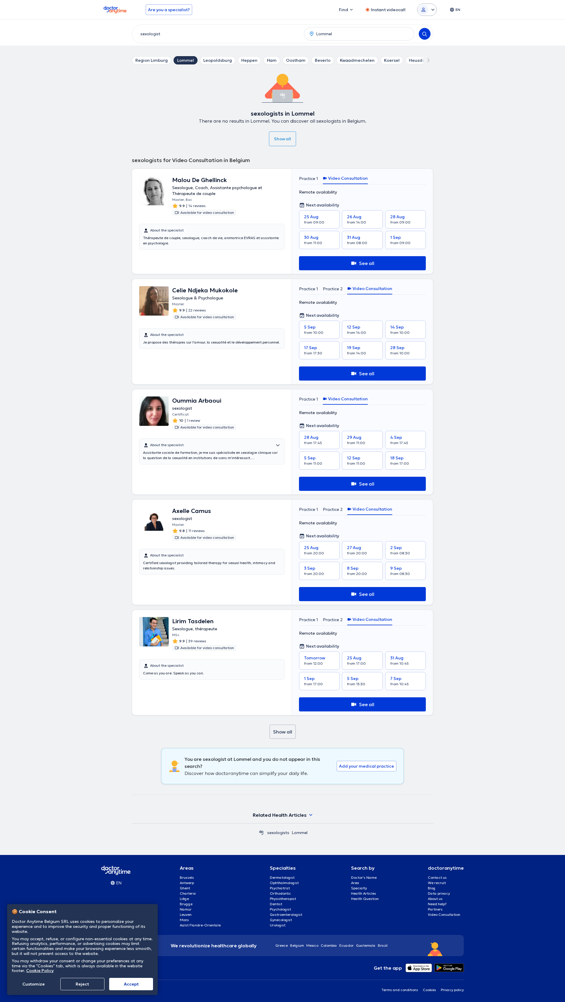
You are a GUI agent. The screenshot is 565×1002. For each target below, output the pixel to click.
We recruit (437, 883)
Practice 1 (308, 178)
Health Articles (363, 893)
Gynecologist (281, 920)
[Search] (425, 34)
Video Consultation (444, 914)
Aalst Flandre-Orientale (200, 925)
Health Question (365, 898)
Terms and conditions (399, 990)
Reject (82, 984)
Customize (33, 984)
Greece (281, 945)
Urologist (277, 925)
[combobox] (216, 33)
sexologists (278, 832)
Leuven (186, 914)
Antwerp (187, 883)
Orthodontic (280, 893)
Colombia (329, 945)
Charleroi (188, 893)
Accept (131, 984)
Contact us (437, 877)
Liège (184, 898)
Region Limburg (151, 60)
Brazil (383, 945)
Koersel (392, 60)
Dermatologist (282, 877)
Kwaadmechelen (357, 60)
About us (435, 898)
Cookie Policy (40, 970)
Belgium (297, 945)
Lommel (185, 60)
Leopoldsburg (217, 60)
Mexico (312, 945)
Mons (184, 920)
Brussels (187, 877)
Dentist (276, 904)
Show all (282, 138)
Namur (186, 909)
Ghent (185, 888)
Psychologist (280, 909)
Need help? (437, 904)
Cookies (429, 990)
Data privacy (439, 893)
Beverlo (322, 60)
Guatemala (365, 945)
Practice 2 (333, 288)
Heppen (249, 60)
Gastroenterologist (286, 914)
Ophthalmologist (284, 883)
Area (355, 883)
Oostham (295, 60)
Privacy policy (452, 990)
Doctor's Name (364, 877)
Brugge (186, 904)
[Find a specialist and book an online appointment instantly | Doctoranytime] (261, 832)
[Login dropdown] (427, 10)
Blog (432, 888)
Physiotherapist (283, 898)
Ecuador (346, 945)
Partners (435, 909)
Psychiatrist (280, 888)
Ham (272, 60)
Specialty (359, 888)
